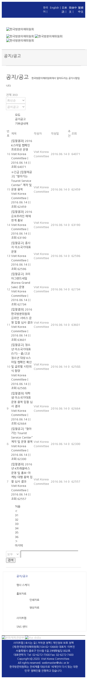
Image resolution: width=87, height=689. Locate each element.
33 (17, 523)
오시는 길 (30, 643)
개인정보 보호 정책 (63, 643)
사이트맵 (21, 618)
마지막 (19, 545)
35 (17, 532)
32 (17, 519)
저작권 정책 (44, 643)
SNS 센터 (22, 626)
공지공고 (20, 119)
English (54, 7)
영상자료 (34, 607)
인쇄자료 (34, 600)
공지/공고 (22, 576)
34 (17, 528)
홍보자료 (21, 593)
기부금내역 (21, 123)
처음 (17, 506)
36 (17, 537)
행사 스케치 (23, 585)
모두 (17, 115)
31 (17, 515)
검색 (11, 560)
